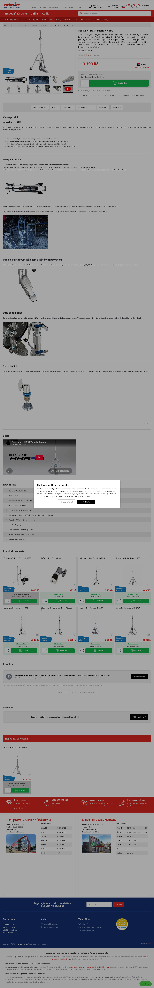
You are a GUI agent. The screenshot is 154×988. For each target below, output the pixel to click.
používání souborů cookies (82, 496)
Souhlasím (86, 502)
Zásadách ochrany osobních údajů (60, 496)
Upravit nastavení (67, 502)
